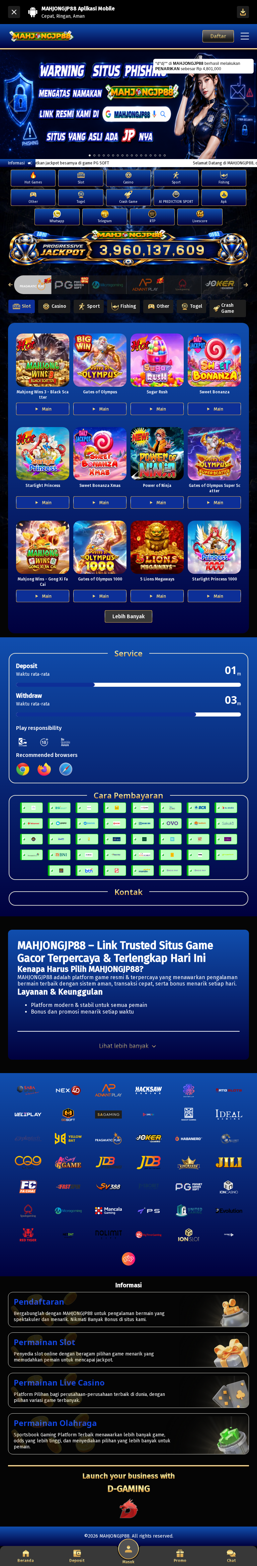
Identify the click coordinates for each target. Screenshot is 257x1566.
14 (155, 155)
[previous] (13, 104)
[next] (244, 104)
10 (137, 155)
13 (151, 155)
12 (146, 155)
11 (141, 155)
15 (160, 155)
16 (165, 155)
